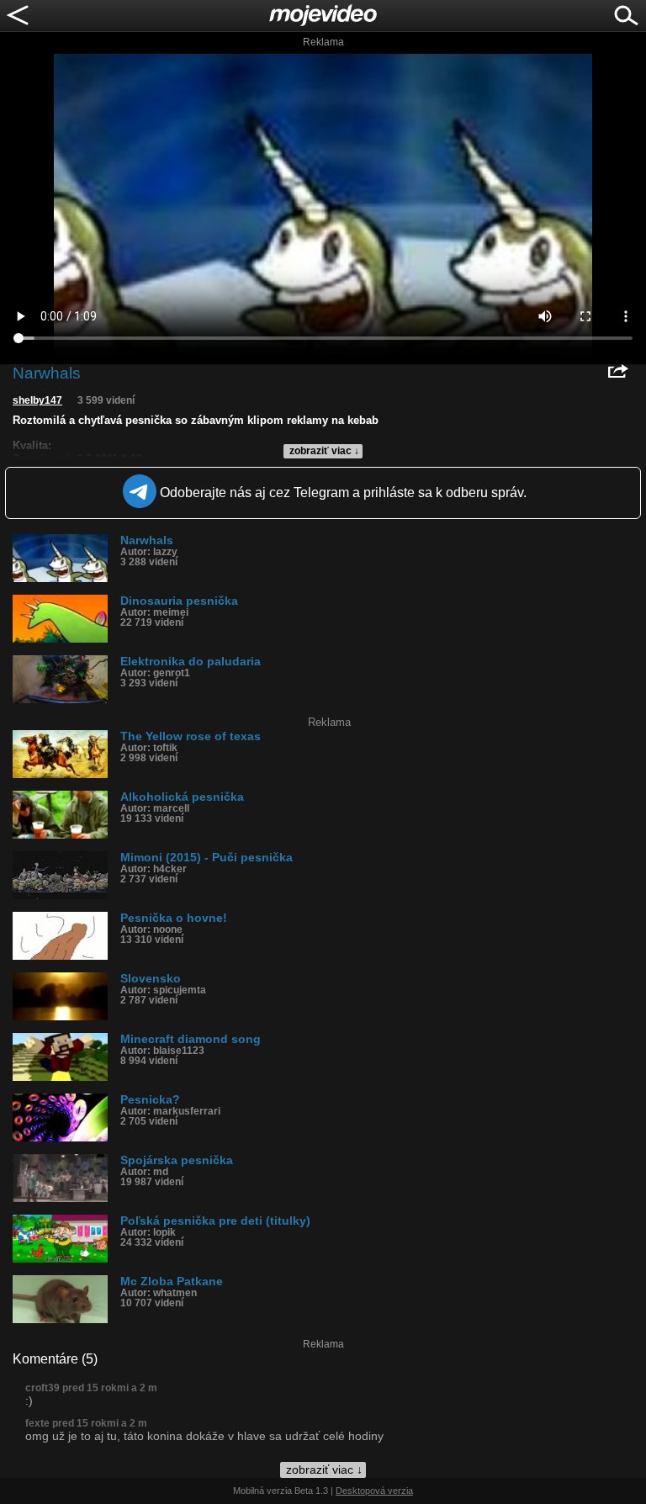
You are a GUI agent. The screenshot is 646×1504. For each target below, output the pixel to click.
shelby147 (37, 400)
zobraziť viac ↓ (324, 451)
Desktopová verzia (374, 1490)
